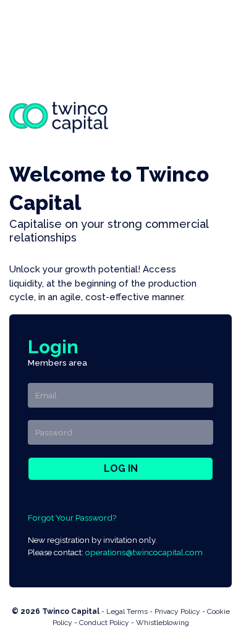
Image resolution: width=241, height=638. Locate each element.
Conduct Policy (104, 622)
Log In (121, 468)
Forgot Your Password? (72, 518)
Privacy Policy (177, 611)
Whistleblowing (162, 622)
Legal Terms (127, 611)
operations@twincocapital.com (144, 552)
